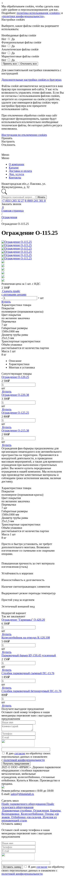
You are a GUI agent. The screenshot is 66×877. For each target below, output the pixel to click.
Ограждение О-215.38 (15, 430)
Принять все (10, 63)
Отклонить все (28, 63)
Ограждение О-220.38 (15, 394)
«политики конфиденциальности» (22, 16)
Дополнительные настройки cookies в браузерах (31, 79)
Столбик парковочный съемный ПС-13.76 (27, 673)
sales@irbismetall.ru (22, 794)
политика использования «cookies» (38, 13)
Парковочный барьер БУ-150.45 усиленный (28, 655)
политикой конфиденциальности (24, 760)
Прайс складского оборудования (27, 805)
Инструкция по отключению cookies (24, 134)
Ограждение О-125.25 (15, 412)
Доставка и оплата (20, 170)
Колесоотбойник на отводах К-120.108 (25, 637)
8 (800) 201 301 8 (35, 200)
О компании (16, 164)
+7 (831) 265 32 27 (12, 200)
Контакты (15, 177)
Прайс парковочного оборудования (23, 803)
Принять (6, 138)
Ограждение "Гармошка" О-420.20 (23, 619)
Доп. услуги (16, 174)
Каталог (14, 167)
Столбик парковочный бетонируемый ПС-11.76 (31, 691)
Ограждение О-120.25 (15, 377)
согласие (19, 753)
